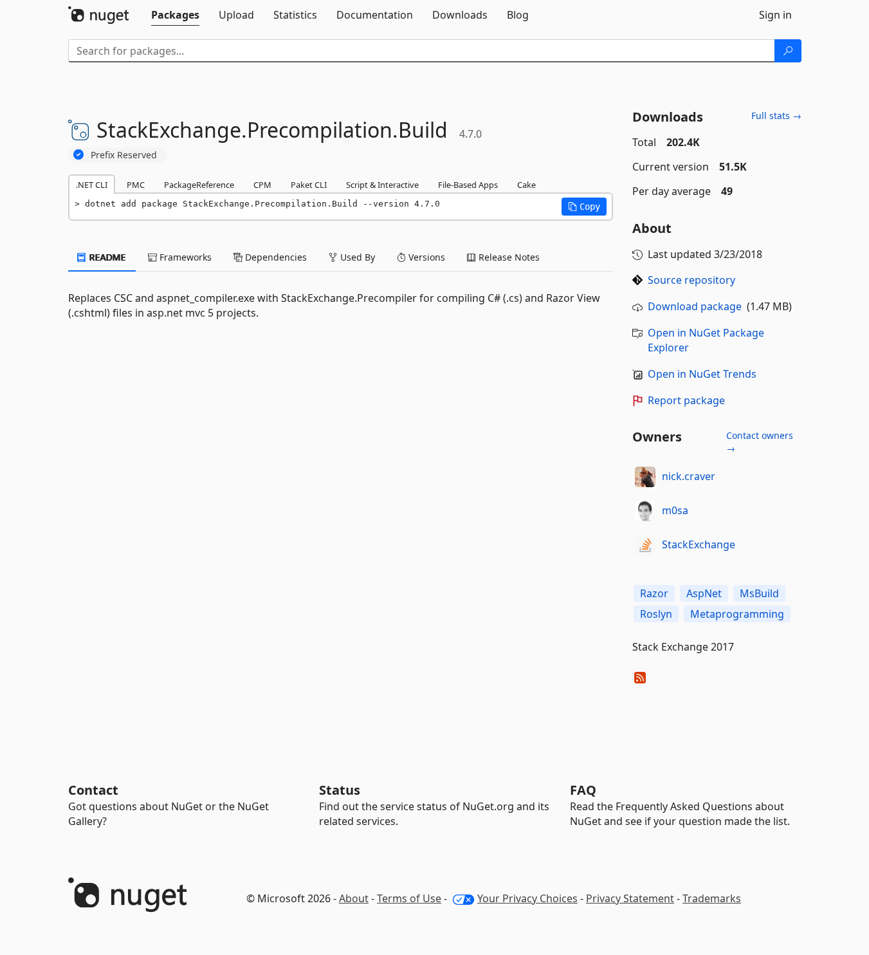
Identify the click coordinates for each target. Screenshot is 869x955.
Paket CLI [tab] (309, 184)
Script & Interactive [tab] (382, 184)
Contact (93, 790)
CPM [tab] (262, 184)
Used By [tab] (356, 257)
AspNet (704, 593)
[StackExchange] (645, 545)
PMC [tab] (136, 184)
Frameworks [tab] (184, 257)
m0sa (675, 510)
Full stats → (776, 115)
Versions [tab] (425, 257)
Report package (686, 400)
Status (339, 790)
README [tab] (106, 257)
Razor (654, 593)
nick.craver (688, 476)
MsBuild (759, 593)
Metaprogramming (737, 614)
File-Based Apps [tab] (468, 184)
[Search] (787, 50)
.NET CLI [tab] (91, 184)
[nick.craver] (645, 476)
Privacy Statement (630, 898)
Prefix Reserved (124, 155)
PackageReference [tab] (199, 184)
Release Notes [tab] (508, 257)
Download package (695, 306)
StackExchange (698, 544)
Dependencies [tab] (274, 257)
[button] (584, 207)
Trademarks (711, 898)
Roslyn (656, 614)
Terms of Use (409, 898)
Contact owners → (759, 441)
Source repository (691, 280)
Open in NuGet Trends (702, 374)
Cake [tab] (526, 184)
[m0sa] (645, 511)
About (354, 898)
